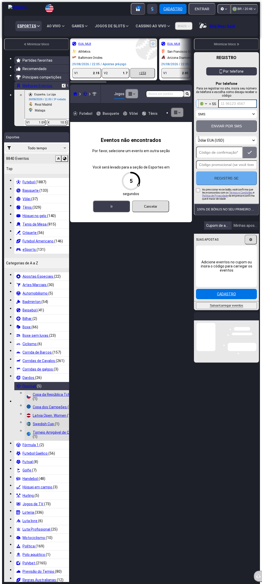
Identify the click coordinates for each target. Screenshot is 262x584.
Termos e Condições (241, 192)
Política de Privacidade (215, 195)
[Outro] (157, 112)
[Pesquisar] (187, 94)
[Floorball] (29, 94)
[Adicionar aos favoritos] (97, 43)
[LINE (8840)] (19, 94)
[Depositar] (152, 9)
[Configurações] (223, 9)
